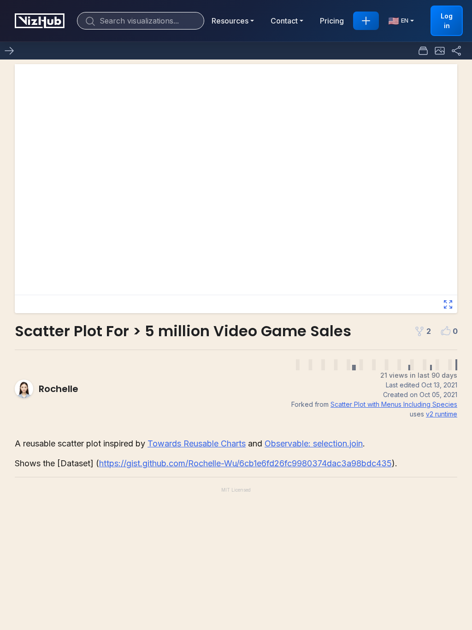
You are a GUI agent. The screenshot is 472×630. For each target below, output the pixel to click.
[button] (439, 50)
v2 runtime (441, 414)
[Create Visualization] (366, 21)
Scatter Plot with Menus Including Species (393, 404)
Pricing (332, 20)
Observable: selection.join (314, 443)
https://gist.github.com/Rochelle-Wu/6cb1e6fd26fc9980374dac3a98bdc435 (245, 463)
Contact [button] (284, 20)
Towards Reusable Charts (197, 443)
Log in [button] (447, 21)
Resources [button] (230, 20)
